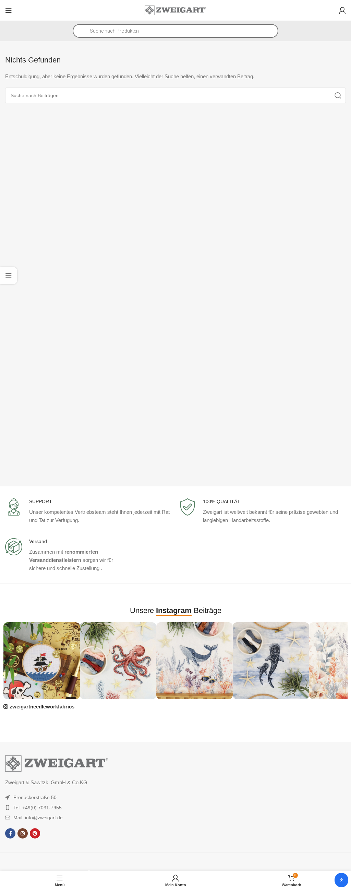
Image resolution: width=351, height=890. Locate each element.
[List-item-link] (75, 797)
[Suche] (338, 95)
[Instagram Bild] (41, 660)
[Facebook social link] (10, 833)
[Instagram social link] (22, 833)
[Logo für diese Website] (175, 10)
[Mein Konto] (342, 10)
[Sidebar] (8, 275)
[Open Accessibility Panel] (341, 880)
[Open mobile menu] (8, 10)
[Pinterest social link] (35, 833)
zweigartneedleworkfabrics (42, 706)
